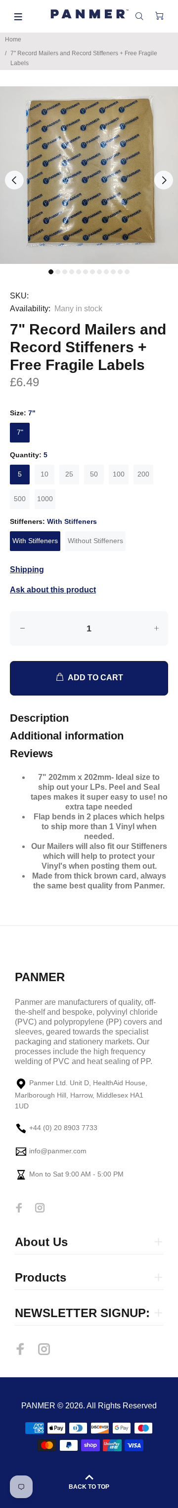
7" (20, 432)
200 (143, 474)
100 (119, 474)
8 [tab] (99, 271)
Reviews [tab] (31, 753)
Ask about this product (53, 590)
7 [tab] (92, 271)
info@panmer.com (58, 1151)
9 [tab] (106, 271)
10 (44, 474)
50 (94, 474)
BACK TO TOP (89, 1486)
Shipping (27, 569)
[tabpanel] (89, 175)
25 (69, 474)
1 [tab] (50, 271)
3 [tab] (64, 271)
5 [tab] (78, 271)
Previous (14, 180)
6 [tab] (85, 271)
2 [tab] (57, 271)
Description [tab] (39, 718)
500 (20, 499)
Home (13, 39)
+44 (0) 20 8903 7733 (63, 1128)
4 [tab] (71, 271)
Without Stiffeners (95, 541)
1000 (45, 499)
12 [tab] (127, 271)
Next (163, 180)
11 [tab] (120, 271)
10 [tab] (113, 271)
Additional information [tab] (67, 736)
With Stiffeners (35, 541)
